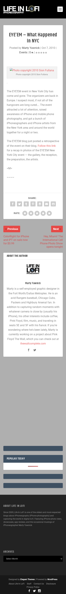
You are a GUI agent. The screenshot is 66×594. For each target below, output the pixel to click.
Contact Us (39, 584)
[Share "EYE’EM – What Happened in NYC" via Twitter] (19, 204)
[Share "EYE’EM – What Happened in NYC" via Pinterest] (33, 204)
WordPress (52, 579)
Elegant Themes (27, 579)
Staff (29, 584)
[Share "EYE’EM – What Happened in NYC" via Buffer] (39, 204)
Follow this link (47, 145)
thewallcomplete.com (33, 343)
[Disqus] (33, 403)
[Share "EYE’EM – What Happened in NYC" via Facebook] (12, 204)
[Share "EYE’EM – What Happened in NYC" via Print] (53, 204)
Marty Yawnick (31, 47)
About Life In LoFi (17, 584)
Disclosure (51, 584)
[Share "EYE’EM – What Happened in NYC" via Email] (46, 204)
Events (23, 52)
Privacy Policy (33, 587)
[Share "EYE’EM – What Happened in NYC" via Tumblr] (26, 204)
